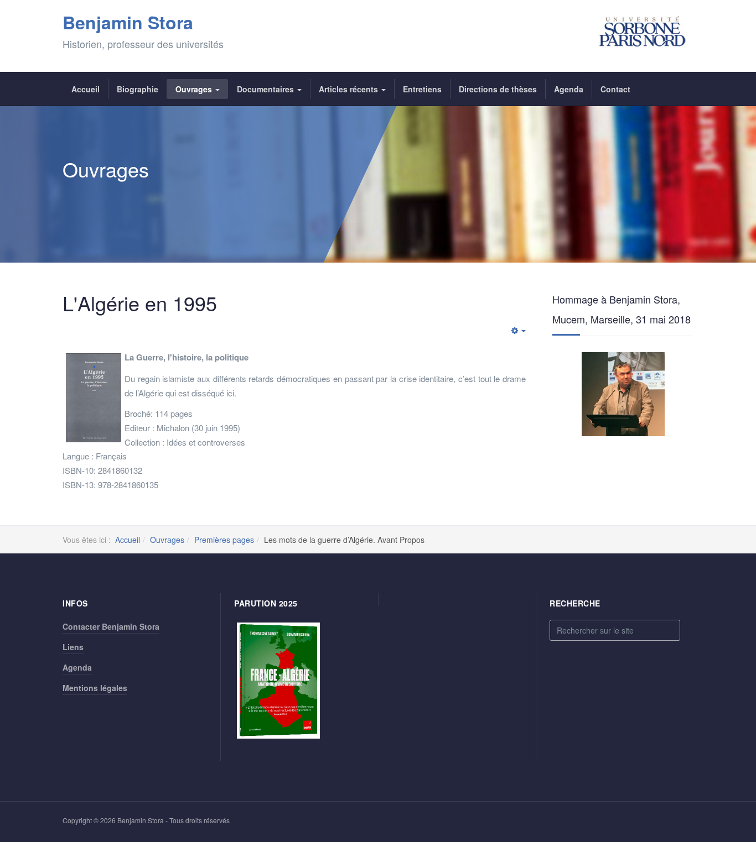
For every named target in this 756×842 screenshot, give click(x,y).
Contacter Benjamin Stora (111, 626)
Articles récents (349, 89)
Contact (615, 89)
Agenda (568, 89)
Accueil (85, 89)
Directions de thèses (498, 89)
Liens (73, 646)
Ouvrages (194, 89)
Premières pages (224, 539)
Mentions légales (95, 687)
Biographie (137, 89)
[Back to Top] (729, 751)
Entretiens (422, 89)
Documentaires (266, 89)
